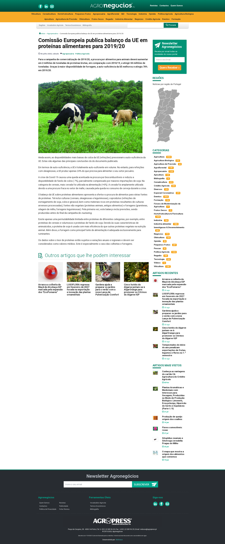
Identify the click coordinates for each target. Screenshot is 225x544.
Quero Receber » (170, 67)
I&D (122, 14)
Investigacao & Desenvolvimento (169, 227)
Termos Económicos (73, 25)
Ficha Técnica (64, 509)
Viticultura (36, 14)
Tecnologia (131, 14)
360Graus (119, 540)
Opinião (152, 14)
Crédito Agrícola (152, 19)
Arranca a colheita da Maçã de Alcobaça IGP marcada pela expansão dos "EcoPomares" (50, 288)
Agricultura (159, 157)
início (43, 33)
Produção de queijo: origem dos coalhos (172, 418)
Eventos (166, 19)
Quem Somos (177, 6)
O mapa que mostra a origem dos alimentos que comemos (173, 454)
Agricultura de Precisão (66, 19)
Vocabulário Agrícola (55, 25)
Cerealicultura (49, 14)
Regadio (109, 19)
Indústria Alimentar (124, 19)
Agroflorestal (113, 14)
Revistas (154, 6)
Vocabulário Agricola (98, 503)
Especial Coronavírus (164, 193)
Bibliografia (87, 25)
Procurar (172, 25)
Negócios (139, 19)
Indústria (143, 14)
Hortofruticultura (65, 14)
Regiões (42, 25)
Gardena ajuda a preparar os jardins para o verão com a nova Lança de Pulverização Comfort (107, 289)
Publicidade (63, 506)
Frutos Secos (98, 19)
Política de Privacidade (47, 509)
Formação (176, 19)
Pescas (157, 248)
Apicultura (49, 19)
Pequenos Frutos (83, 14)
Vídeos (157, 263)
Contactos (164, 6)
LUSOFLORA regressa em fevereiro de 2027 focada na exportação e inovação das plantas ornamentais (79, 289)
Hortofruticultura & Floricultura (168, 214)
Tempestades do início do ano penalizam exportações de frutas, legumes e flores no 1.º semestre (174, 350)
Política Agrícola (165, 14)
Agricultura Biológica (184, 14)
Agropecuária (99, 14)
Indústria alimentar (162, 224)
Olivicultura (84, 19)
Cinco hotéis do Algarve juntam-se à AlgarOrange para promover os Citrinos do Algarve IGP (135, 289)
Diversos (158, 189)
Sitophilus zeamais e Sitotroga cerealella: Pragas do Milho (172, 441)
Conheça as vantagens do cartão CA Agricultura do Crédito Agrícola (173, 375)
